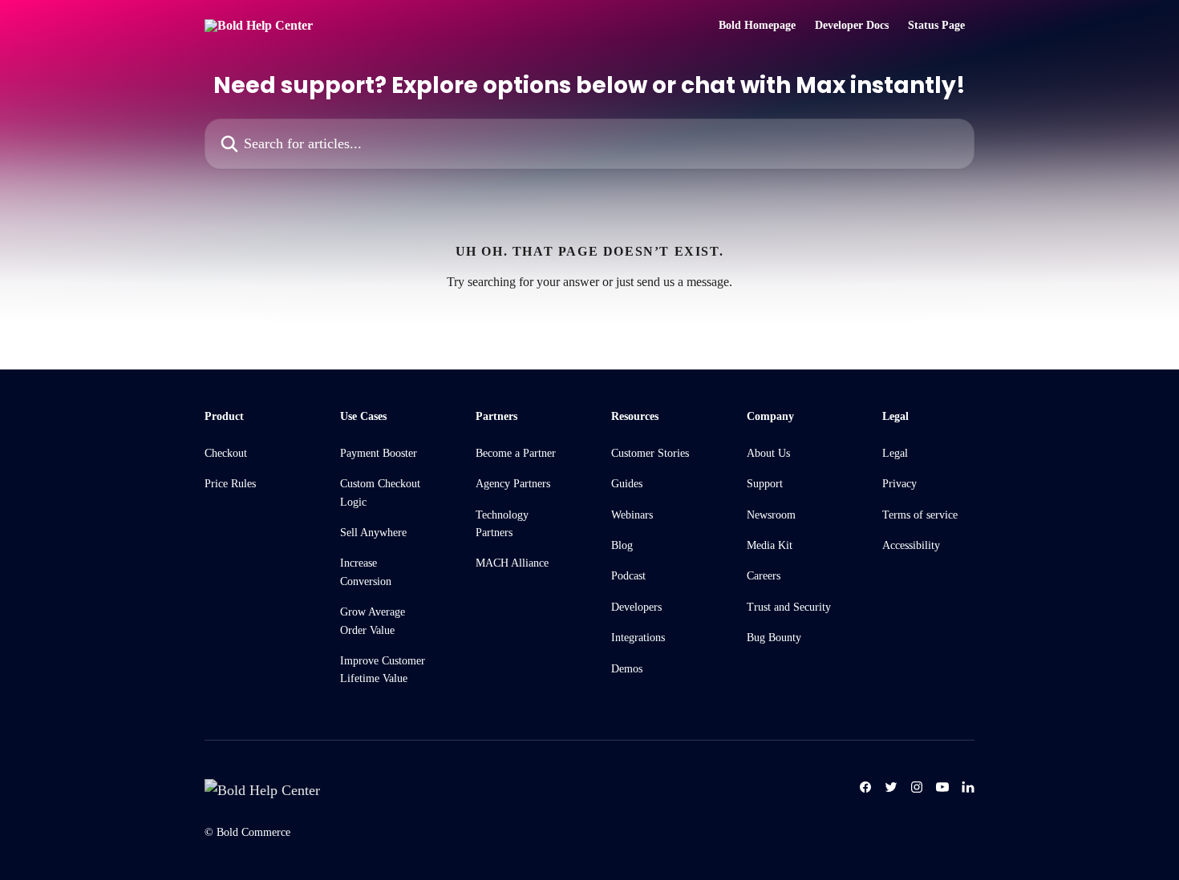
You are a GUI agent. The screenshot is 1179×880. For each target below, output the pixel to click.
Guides (626, 484)
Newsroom (771, 515)
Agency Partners (513, 484)
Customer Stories (650, 453)
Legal (895, 453)
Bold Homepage (757, 25)
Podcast (628, 576)
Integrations (638, 638)
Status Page (936, 25)
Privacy (899, 484)
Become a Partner (516, 453)
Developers (636, 607)
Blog (622, 545)
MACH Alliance (512, 563)
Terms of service (920, 515)
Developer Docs (852, 25)
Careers (763, 576)
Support (765, 484)
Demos (626, 669)
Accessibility (911, 545)
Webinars (632, 515)
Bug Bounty (774, 638)
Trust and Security (789, 607)
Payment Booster (378, 453)
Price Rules (230, 484)
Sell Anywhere (373, 533)
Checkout (226, 453)
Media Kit (769, 545)
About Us (768, 453)
